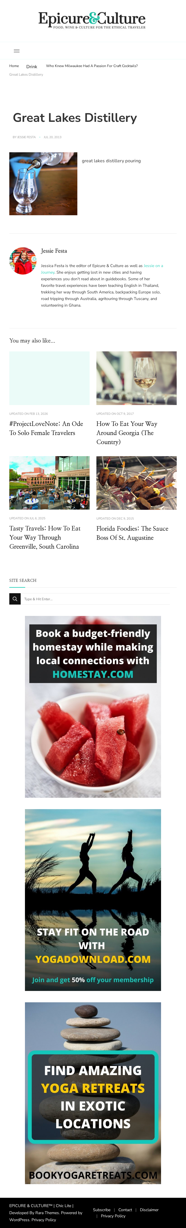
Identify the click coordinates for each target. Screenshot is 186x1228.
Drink (31, 67)
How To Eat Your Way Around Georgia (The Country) (126, 433)
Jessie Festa (26, 137)
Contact (125, 1210)
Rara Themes (47, 1212)
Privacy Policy (44, 1220)
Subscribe (101, 1210)
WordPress (19, 1220)
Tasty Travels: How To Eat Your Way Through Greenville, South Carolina (45, 538)
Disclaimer (149, 1210)
